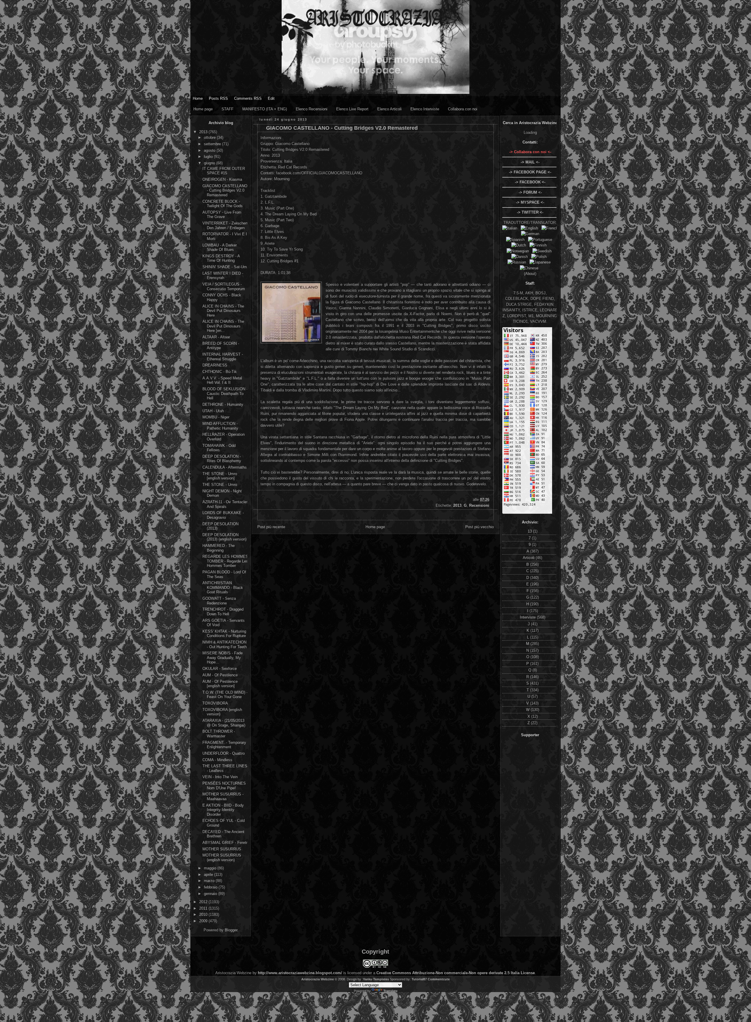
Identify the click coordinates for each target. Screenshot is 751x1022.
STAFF (227, 109)
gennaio (211, 893)
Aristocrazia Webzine (317, 979)
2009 (204, 921)
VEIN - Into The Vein (220, 777)
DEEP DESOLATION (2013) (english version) (224, 537)
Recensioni (479, 505)
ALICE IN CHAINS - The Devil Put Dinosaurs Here (223, 310)
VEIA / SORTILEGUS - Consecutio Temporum (223, 286)
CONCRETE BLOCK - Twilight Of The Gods (222, 203)
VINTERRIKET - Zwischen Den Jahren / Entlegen (225, 225)
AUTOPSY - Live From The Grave (221, 214)
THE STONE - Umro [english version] (219, 476)
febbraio (211, 887)
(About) (530, 273)
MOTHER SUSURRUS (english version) (221, 857)
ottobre (210, 137)
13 (530, 531)
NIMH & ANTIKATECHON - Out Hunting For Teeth (224, 644)
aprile (209, 874)
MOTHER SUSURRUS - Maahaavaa (222, 796)
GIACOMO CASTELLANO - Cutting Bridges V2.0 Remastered (224, 190)
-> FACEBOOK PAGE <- (530, 172)
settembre (213, 144)
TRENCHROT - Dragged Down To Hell (222, 611)
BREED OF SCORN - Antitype (220, 345)
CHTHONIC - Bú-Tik (219, 371)
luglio (209, 156)
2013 (204, 132)
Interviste (528, 617)
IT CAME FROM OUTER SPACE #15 (223, 170)
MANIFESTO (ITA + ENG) (264, 109)
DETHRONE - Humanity (222, 404)
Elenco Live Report (352, 109)
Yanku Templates (376, 979)
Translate (390, 991)
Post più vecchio (479, 527)
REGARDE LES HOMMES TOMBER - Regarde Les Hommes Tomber (225, 561)
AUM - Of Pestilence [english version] (220, 683)
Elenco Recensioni (311, 109)
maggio (210, 868)
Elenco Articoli (389, 109)
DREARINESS (214, 365)
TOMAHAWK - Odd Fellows (219, 447)
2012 (204, 902)
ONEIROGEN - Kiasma (222, 179)
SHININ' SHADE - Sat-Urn (224, 267)
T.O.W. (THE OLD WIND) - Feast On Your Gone (225, 694)
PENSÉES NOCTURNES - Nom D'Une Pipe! (225, 785)
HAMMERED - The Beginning (218, 548)
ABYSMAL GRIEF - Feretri (225, 842)
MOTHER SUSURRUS (221, 849)
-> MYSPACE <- (530, 202)
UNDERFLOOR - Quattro (223, 753)
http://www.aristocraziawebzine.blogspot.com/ (300, 973)
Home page (203, 109)
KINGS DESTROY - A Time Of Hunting (221, 258)
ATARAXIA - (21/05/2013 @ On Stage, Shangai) (223, 722)
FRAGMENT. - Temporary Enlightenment (224, 744)
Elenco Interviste (424, 109)
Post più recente (271, 527)
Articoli (529, 557)
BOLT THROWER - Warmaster (218, 733)
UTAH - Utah (213, 411)
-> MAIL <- (530, 162)
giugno (210, 163)
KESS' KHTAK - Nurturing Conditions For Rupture (224, 633)
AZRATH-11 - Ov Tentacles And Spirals (225, 504)
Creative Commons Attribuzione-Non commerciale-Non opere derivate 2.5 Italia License (455, 973)
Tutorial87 (419, 979)
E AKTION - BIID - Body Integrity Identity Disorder (223, 810)
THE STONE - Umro (219, 484)
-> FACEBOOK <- (530, 182)
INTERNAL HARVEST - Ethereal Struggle (222, 356)
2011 (204, 908)
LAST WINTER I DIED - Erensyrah (222, 275)
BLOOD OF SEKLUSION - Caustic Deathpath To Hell (225, 393)
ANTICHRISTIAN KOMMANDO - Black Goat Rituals (222, 587)
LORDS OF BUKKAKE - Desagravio (223, 515)
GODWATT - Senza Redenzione (219, 600)
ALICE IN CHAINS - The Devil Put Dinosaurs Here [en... (223, 326)
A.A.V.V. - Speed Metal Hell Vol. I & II (222, 380)
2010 (204, 914)
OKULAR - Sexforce (219, 668)
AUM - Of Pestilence (220, 675)
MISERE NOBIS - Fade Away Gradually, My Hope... (222, 657)
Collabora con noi (462, 109)
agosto (210, 150)
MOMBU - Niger (215, 417)
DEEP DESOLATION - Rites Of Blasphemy (221, 458)
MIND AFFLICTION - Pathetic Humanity (220, 425)
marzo (210, 881)
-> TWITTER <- (530, 212)
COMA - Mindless (217, 760)
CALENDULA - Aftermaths (224, 467)
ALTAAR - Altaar (216, 337)
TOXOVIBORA (215, 703)
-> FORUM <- (530, 192)
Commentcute (439, 979)
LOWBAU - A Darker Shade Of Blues (219, 247)
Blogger (231, 930)
